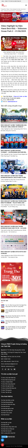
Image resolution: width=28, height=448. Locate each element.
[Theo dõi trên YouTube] (14, 369)
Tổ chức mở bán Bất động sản (8, 388)
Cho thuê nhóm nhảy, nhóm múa (9, 426)
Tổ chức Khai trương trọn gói (8, 379)
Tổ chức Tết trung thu (6, 390)
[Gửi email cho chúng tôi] (8, 369)
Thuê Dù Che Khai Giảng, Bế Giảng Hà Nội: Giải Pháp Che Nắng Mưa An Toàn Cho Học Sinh (16, 322)
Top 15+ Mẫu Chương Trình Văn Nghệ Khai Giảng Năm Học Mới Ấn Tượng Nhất (15, 305)
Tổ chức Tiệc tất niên (6, 392)
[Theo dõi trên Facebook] (2, 369)
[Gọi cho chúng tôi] (11, 369)
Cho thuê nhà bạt (5, 414)
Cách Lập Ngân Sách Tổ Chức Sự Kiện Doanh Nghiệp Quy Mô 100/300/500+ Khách (14, 311)
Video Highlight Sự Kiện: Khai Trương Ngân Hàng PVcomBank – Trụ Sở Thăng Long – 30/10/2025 (13, 202)
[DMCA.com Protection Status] (8, 436)
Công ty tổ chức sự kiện (20, 96)
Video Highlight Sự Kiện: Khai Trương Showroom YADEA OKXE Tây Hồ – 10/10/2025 (13, 227)
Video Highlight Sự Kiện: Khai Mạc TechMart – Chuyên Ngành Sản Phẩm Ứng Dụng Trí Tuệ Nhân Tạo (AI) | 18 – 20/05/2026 (13, 151)
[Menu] (26, 5)
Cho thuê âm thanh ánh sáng (8, 404)
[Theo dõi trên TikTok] (5, 369)
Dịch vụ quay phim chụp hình (8, 433)
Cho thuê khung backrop (7, 402)
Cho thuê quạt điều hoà (6, 410)
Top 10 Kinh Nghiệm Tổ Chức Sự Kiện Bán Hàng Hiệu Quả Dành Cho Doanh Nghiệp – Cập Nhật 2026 (15, 328)
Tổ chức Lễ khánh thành (7, 382)
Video (8, 9)
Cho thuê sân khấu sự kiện (7, 400)
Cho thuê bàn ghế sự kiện (7, 408)
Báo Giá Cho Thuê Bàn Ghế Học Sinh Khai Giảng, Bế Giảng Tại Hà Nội (15, 316)
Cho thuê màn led (5, 406)
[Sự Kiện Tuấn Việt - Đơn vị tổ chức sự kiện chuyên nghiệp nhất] (5, 5)
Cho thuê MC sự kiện (6, 422)
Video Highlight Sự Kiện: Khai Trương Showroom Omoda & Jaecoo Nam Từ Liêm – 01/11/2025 (14, 176)
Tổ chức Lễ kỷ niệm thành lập (8, 377)
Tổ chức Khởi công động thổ (8, 384)
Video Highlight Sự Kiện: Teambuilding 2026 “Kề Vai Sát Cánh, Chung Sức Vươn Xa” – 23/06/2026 (14, 126)
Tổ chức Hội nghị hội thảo (7, 386)
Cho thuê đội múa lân (6, 431)
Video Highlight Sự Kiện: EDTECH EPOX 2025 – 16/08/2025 (14, 252)
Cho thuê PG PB (5, 424)
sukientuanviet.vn (10, 366)
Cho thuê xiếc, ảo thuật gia (7, 429)
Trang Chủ (3, 9)
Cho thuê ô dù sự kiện (6, 412)
